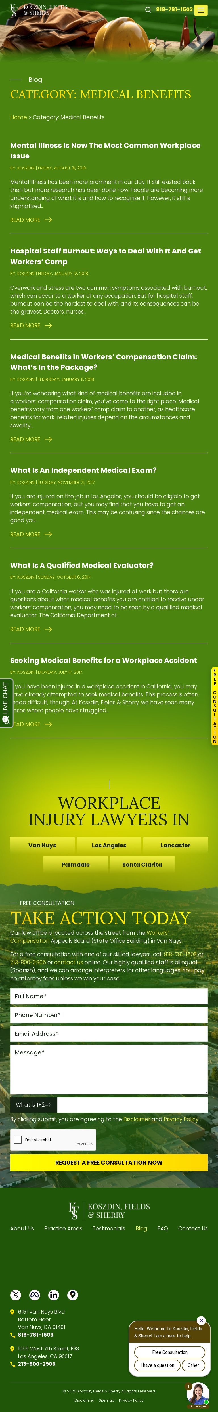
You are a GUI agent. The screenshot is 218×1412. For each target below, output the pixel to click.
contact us (68, 962)
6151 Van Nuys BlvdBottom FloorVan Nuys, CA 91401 (41, 1319)
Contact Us (193, 1228)
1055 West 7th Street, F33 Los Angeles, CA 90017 (48, 1352)
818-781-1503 (174, 9)
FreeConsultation (215, 706)
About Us (22, 1228)
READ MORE (25, 220)
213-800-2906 (28, 962)
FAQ (163, 1228)
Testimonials (109, 1228)
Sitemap (106, 1400)
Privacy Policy (181, 1119)
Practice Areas (63, 1228)
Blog (141, 1228)
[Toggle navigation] (201, 10)
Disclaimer (136, 1119)
